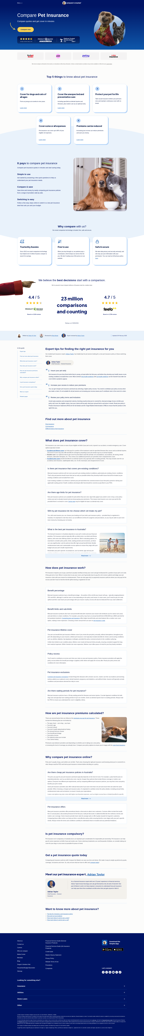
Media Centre (21, 954)
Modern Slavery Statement (53, 955)
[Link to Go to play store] (107, 949)
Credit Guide (49, 951)
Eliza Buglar (55, 335)
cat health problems (102, 376)
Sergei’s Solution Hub (23, 964)
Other (19, 1005)
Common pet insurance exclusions (58, 677)
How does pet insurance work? (28, 365)
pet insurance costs (99, 620)
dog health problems (87, 376)
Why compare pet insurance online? (29, 377)
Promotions (48, 965)
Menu (19, 3)
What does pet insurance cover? (28, 361)
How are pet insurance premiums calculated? (29, 371)
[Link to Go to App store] (118, 949)
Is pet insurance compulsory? (28, 382)
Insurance (21, 986)
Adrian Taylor (80, 335)
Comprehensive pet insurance (71, 618)
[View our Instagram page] (106, 972)
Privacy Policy (49, 958)
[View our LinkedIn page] (110, 972)
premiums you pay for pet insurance (84, 718)
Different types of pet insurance (54, 428)
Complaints (48, 968)
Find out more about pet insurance (29, 356)
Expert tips (23, 351)
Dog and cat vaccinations (54, 916)
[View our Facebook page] (103, 972)
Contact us (20, 944)
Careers (19, 947)
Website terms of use (23, 1021)
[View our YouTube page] (113, 972)
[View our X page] (116, 972)
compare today (94, 862)
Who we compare (22, 951)
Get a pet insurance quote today (28, 387)
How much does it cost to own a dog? (58, 918)
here (96, 258)
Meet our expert (24, 391)
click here (94, 1020)
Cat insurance (49, 426)
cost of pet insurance (119, 745)
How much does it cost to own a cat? (58, 920)
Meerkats (20, 957)
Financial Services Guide (107, 1020)
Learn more (109, 64)
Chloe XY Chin (32, 335)
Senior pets (71, 501)
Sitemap (19, 971)
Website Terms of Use (52, 961)
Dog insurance (49, 424)
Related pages (24, 396)
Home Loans (22, 999)
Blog (18, 961)
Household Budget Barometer (26, 968)
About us (20, 941)
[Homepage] (72, 3)
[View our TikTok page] (120, 972)
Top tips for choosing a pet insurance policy (60, 914)
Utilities (20, 992)
